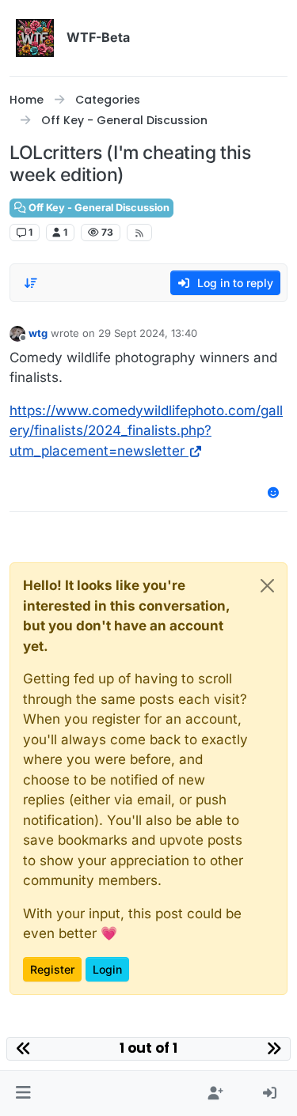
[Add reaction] (274, 492)
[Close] (267, 585)
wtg (38, 333)
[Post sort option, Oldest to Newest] (31, 283)
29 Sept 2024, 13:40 (147, 333)
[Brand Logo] (35, 38)
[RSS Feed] (140, 232)
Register (52, 969)
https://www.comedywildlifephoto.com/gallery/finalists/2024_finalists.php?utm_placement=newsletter (146, 431)
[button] (23, 1093)
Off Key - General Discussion (97, 208)
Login (107, 969)
